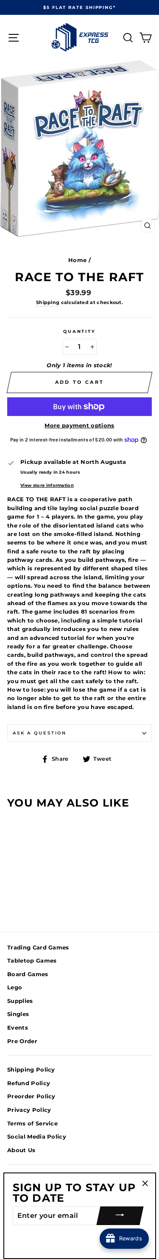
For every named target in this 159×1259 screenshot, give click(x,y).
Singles (18, 1014)
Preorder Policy (31, 1096)
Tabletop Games (31, 961)
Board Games (27, 974)
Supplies (20, 1001)
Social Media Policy (36, 1136)
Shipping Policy (31, 1069)
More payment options (79, 425)
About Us (21, 1150)
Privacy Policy (29, 1110)
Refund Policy (28, 1083)
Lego (14, 987)
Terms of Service (32, 1123)
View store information (47, 485)
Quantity (79, 331)
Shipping (48, 302)
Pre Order (22, 1041)
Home (77, 260)
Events (17, 1028)
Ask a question (40, 733)
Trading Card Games (38, 947)
